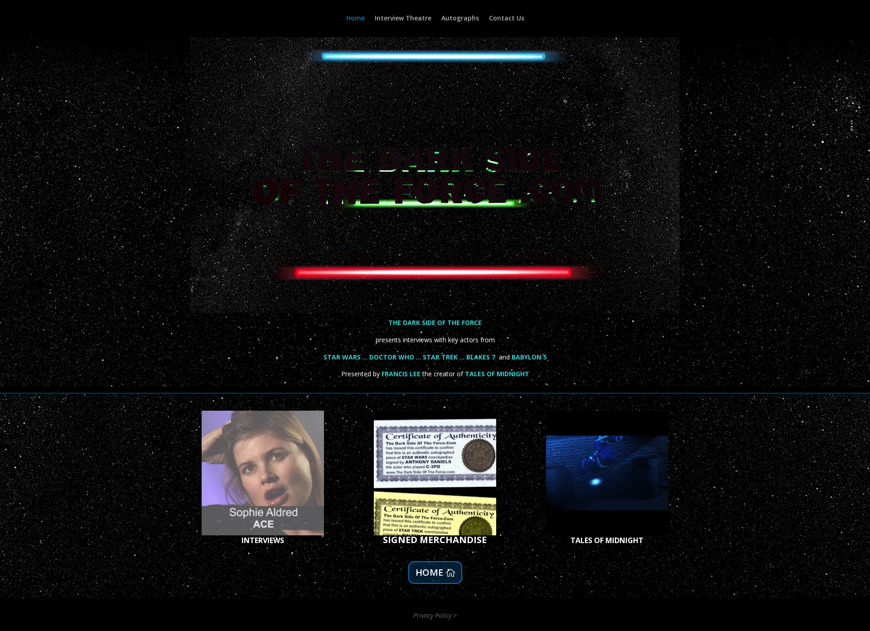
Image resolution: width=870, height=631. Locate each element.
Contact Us (506, 18)
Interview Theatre (403, 18)
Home (355, 18)
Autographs (460, 18)
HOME (429, 572)
